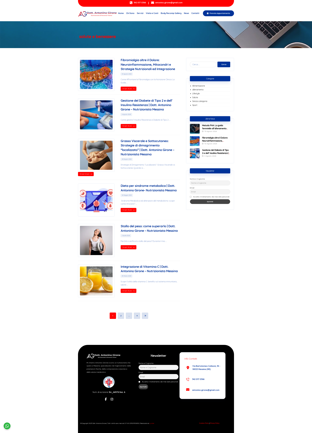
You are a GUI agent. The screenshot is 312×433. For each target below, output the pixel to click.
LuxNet (152, 423)
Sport (194, 105)
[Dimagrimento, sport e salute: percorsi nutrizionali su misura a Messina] (97, 14)
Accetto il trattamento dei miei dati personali (211, 197)
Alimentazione (198, 86)
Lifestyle (196, 93)
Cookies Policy (204, 423)
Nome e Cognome (197, 179)
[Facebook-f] (106, 399)
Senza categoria (199, 101)
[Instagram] (112, 399)
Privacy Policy (214, 423)
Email (192, 188)
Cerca (223, 64)
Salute (195, 97)
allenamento (198, 89)
